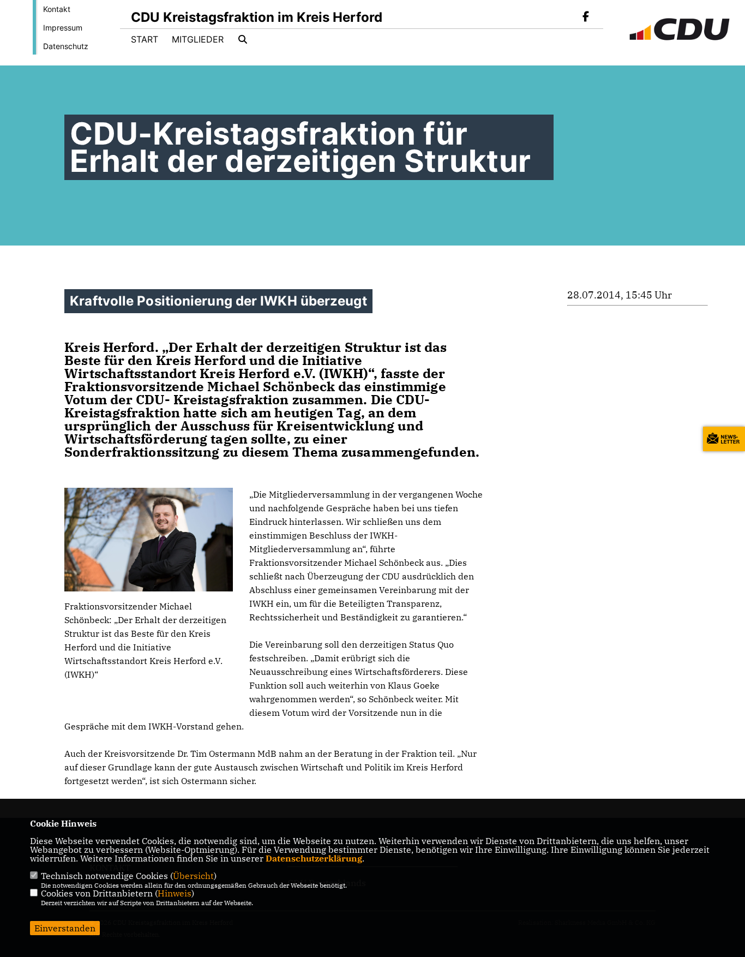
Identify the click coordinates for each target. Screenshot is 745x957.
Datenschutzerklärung (314, 858)
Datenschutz (65, 46)
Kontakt (56, 9)
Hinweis (174, 893)
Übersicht (193, 875)
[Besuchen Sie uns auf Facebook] (585, 17)
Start (144, 39)
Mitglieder (198, 39)
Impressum (62, 27)
